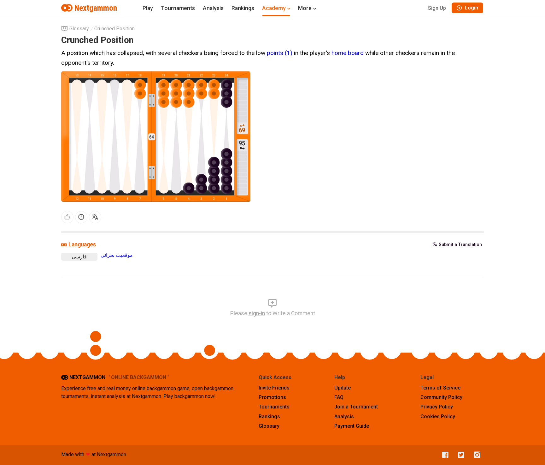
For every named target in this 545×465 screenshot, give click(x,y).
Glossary (79, 29)
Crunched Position (114, 29)
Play (148, 8)
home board (347, 53)
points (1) (279, 53)
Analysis (213, 8)
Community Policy (441, 397)
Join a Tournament (356, 407)
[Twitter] (459, 455)
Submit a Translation (460, 244)
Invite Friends (274, 388)
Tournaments (178, 8)
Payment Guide (351, 426)
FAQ (338, 397)
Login (471, 8)
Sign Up (437, 8)
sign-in (257, 313)
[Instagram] (476, 455)
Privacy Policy (436, 407)
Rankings (242, 8)
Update (342, 388)
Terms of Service (440, 388)
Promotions (272, 397)
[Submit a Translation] (95, 217)
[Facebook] (443, 455)
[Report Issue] (81, 217)
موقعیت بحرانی (117, 255)
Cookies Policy (437, 417)
